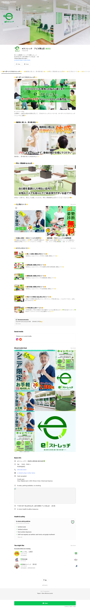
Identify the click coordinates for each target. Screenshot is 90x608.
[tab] (11, 71)
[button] (26, 64)
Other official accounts (47, 593)
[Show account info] (48, 49)
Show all (20, 537)
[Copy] (55, 506)
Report (39, 593)
